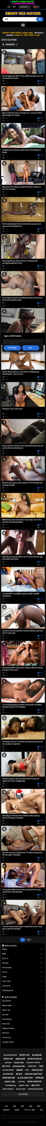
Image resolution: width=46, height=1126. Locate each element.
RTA (41, 1110)
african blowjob (35, 1089)
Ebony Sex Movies (21, 1122)
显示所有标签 (23, 1094)
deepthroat (8, 1089)
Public (22, 977)
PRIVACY (6, 1110)
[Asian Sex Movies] (22, 2)
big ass (8, 1063)
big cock (6, 1066)
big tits (36, 1085)
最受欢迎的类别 (11, 946)
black (19, 1074)
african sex (8, 1078)
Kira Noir (22, 1015)
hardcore (32, 1066)
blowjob (37, 1055)
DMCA (17, 1110)
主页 (6, 1106)
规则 (38, 1106)
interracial (11, 1085)
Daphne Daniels (22, 1028)
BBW (22, 954)
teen (41, 1066)
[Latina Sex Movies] (23, 3)
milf (27, 1070)
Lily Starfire (22, 1001)
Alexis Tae (22, 1010)
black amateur (25, 1078)
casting (21, 1082)
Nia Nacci (22, 1033)
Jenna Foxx (22, 1037)
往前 (28, 940)
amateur (20, 1059)
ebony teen (24, 1085)
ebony (20, 1070)
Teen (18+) (22, 981)
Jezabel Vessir (22, 1042)
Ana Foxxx (22, 1024)
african (39, 1078)
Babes (22, 949)
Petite (22, 972)
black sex (8, 1074)
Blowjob (22, 963)
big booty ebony (33, 1063)
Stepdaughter (22, 990)
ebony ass (8, 1059)
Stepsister (22, 986)
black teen (20, 1089)
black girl (19, 1063)
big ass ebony (8, 1070)
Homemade (22, 968)
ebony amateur (34, 1082)
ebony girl (10, 1082)
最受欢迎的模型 (11, 997)
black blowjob (10, 1055)
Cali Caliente (22, 1019)
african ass (37, 1070)
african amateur (33, 1074)
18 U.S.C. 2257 (29, 1110)
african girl (19, 1066)
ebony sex (24, 1055)
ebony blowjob (34, 1059)
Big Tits (22, 958)
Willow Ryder (22, 1005)
